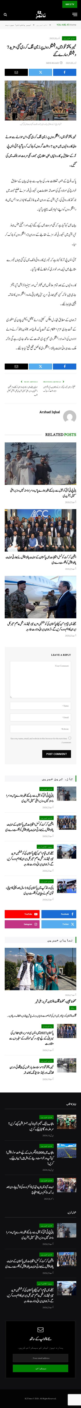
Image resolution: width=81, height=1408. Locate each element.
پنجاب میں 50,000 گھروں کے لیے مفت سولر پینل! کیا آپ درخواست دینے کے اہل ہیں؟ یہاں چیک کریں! (30, 1158)
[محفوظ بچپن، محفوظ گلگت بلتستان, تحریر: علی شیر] (40, 969)
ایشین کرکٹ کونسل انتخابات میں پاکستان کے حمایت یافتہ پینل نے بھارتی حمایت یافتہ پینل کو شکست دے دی (29, 827)
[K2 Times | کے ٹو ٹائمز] (40, 14)
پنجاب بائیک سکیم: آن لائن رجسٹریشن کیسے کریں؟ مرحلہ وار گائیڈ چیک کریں (31, 1126)
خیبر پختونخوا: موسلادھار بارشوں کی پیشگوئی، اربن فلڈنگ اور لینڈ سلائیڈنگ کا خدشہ (32, 1070)
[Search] (6, 14)
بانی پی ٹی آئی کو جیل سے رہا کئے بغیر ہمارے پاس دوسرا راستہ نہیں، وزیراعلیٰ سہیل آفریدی (30, 798)
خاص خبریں (69, 38)
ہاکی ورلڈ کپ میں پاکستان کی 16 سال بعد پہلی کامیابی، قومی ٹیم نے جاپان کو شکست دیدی (30, 890)
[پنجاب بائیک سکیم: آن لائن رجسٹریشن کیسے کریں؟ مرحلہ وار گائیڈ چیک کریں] (66, 1122)
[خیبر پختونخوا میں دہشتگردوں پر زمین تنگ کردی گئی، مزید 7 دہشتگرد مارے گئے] (40, 101)
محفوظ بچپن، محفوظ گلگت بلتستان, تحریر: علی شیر (55, 1001)
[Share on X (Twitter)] (40, 72)
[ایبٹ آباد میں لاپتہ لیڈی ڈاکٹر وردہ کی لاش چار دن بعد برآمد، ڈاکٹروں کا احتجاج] (66, 1185)
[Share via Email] (16, 72)
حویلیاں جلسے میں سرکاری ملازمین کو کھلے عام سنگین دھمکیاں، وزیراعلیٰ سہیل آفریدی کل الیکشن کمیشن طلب (22, 391)
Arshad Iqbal (50, 412)
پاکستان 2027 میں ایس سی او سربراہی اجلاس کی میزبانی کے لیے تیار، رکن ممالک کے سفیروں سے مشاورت (31, 1038)
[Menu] (74, 14)
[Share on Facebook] (64, 72)
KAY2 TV (70, 4)
